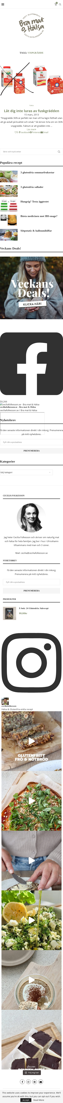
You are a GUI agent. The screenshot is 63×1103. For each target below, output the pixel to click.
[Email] (40, 1081)
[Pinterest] (34, 1081)
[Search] (60, 4)
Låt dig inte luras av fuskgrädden (31, 110)
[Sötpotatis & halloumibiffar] (9, 235)
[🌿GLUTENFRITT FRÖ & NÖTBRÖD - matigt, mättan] (31, 741)
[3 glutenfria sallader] (9, 191)
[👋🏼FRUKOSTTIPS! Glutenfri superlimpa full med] (31, 860)
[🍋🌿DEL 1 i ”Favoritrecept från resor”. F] (31, 920)
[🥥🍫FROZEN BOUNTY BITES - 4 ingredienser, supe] (31, 1040)
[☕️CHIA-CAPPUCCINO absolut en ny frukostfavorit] (31, 980)
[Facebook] (22, 1081)
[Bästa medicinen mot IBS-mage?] (9, 220)
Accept (26, 1100)
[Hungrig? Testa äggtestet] (9, 205)
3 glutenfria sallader (32, 187)
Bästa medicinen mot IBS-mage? (39, 216)
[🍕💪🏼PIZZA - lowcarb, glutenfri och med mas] (31, 801)
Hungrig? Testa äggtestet (35, 201)
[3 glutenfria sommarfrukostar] (9, 176)
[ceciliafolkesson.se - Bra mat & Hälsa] (19, 404)
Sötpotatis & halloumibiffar (36, 230)
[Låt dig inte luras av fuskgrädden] (31, 79)
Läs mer (31, 129)
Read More (38, 1100)
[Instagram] (28, 1081)
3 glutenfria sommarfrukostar (37, 172)
